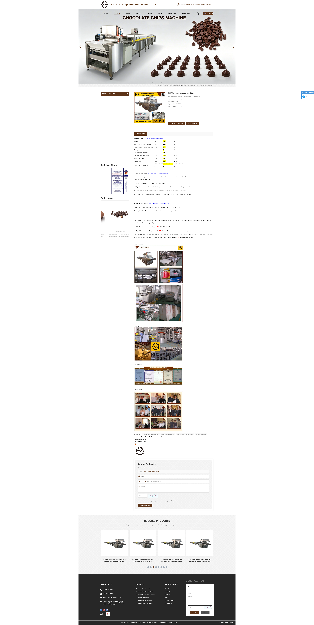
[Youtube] (104, 610)
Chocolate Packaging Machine (110, 142)
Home (106, 13)
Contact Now (192, 123)
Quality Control (169, 600)
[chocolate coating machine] (157, 46)
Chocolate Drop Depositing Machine (111, 136)
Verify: (190, 607)
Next (128, 179)
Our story (139, 13)
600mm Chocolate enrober (109, 123)
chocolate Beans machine (109, 152)
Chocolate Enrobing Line (175, 85)
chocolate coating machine (167, 434)
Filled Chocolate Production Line (115, 229)
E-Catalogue (172, 13)
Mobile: (190, 593)
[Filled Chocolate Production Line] (115, 213)
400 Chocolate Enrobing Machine (200, 559)
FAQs (160, 13)
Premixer (104, 159)
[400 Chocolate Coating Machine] (149, 107)
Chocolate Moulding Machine (109, 113)
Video (150, 13)
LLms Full (232, 622)
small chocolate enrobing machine (185, 434)
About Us (168, 589)
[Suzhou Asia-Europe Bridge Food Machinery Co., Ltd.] (105, 4)
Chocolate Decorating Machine (110, 146)
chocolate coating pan (201, 434)
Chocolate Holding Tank (108, 100)
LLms (226, 622)
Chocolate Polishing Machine (109, 139)
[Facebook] (107, 610)
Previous (101, 179)
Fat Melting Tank (106, 107)
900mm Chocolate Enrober (110, 126)
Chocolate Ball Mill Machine (109, 110)
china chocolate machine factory (151, 434)
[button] (152, 82)
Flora (306, 96)
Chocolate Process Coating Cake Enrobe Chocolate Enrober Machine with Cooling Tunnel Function (115, 560)
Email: (190, 590)
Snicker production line (108, 155)
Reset (205, 612)
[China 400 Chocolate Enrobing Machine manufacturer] (200, 543)
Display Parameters (176, 123)
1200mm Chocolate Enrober (110, 129)
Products (117, 13)
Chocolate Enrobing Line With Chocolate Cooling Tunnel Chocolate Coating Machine (172, 560)
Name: (190, 586)
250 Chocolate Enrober (109, 132)
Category (166, 85)
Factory (167, 594)
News (128, 13)
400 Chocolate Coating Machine (153, 138)
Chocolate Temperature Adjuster (110, 104)
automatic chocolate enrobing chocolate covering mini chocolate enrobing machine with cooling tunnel (144, 560)
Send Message (145, 505)
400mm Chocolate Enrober (188, 85)
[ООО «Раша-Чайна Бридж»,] (101, 610)
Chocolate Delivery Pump (108, 149)
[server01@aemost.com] (135, 444)
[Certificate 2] (115, 181)
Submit (194, 612)
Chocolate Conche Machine (109, 97)
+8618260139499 (184, 4)
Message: (190, 596)
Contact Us (186, 13)
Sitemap (221, 622)
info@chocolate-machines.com (203, 4)
